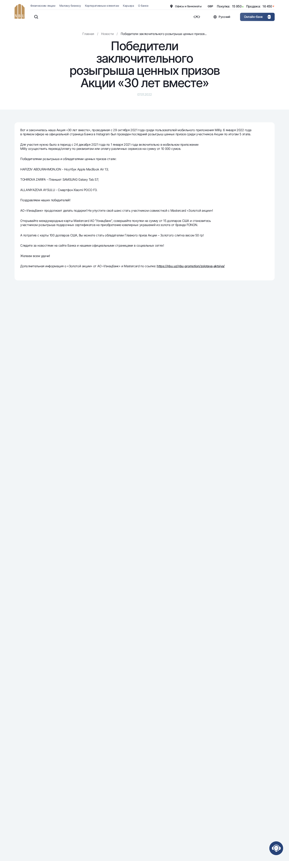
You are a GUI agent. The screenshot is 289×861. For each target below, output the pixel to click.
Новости (107, 34)
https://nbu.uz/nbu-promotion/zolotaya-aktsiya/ (191, 266)
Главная (88, 34)
